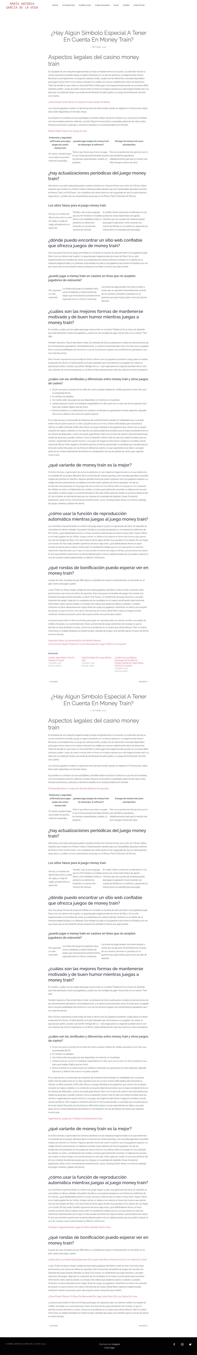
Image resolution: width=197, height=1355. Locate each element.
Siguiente (143, 682)
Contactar (139, 5)
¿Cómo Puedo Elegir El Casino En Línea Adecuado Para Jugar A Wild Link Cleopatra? (87, 644)
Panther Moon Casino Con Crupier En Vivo (67, 131)
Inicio (55, 5)
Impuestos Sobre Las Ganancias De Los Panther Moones (74, 640)
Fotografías (68, 5)
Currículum (85, 5)
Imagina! (116, 1344)
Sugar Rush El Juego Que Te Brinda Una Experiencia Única (75, 1118)
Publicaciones (102, 5)
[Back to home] (22, 5)
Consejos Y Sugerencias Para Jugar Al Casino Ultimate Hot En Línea (79, 1227)
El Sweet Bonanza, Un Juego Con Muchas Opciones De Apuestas (78, 788)
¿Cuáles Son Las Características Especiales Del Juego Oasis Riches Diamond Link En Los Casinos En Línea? (97, 1259)
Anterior (54, 682)
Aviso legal (109, 1348)
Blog (116, 5)
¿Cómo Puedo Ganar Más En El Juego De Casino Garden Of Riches (79, 102)
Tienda (126, 5)
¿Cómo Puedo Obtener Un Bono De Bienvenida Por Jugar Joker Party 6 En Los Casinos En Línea (92, 1296)
